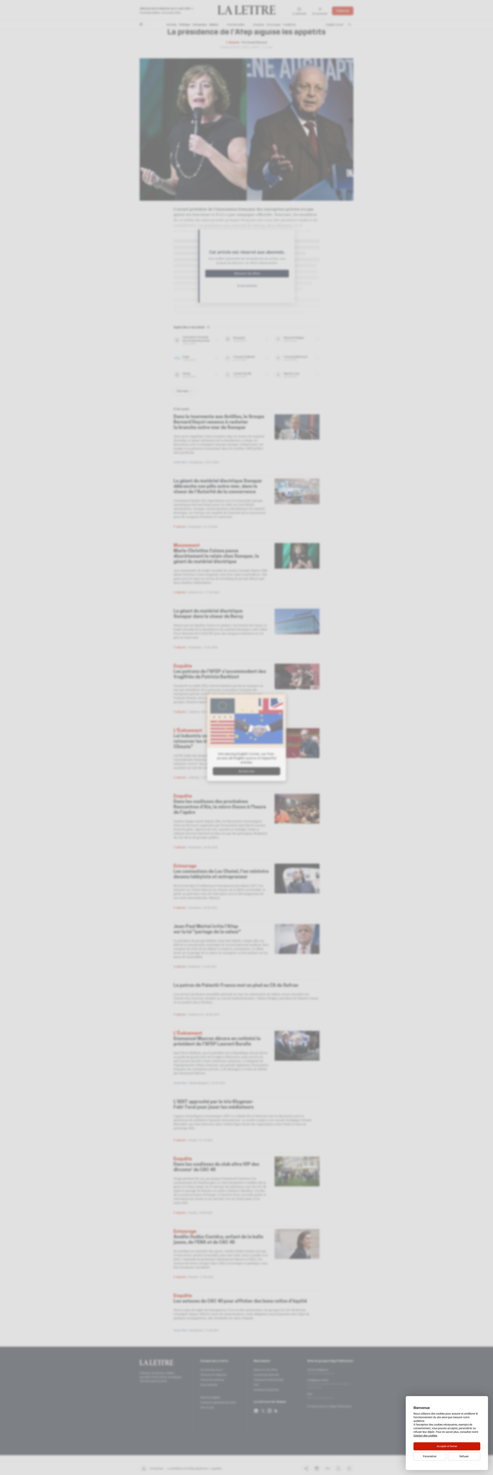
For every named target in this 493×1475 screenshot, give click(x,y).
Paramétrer (430, 1456)
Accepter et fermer (447, 1446)
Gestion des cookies (425, 1435)
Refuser (464, 1456)
